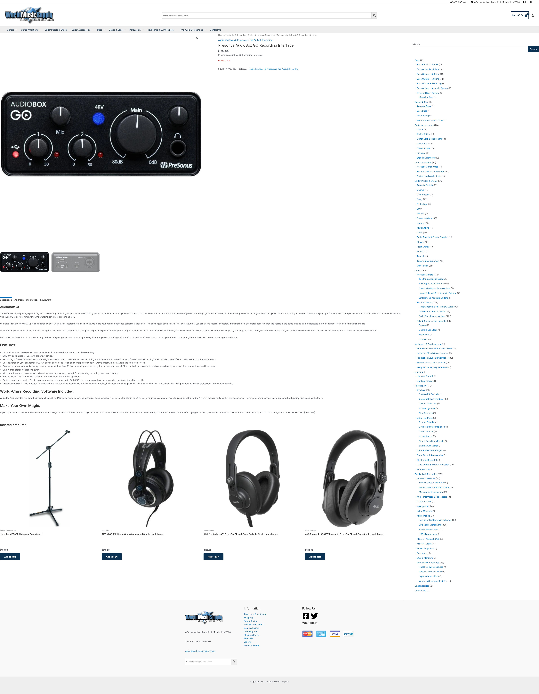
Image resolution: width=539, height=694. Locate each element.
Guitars (10, 30)
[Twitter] (314, 615)
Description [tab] (6, 299)
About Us (248, 638)
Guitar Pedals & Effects (56, 30)
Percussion (135, 30)
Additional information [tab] (25, 299)
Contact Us (215, 30)
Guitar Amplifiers (29, 30)
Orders (247, 642)
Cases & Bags (116, 30)
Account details (251, 645)
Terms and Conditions (255, 614)
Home (221, 35)
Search (416, 44)
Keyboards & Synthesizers (161, 30)
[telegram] (531, 2)
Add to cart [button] (10, 556)
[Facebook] (305, 615)
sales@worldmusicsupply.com (200, 651)
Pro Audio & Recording (192, 30)
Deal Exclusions (252, 628)
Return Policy (250, 621)
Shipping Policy (251, 635)
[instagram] (524, 2)
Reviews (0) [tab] (46, 299)
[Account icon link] (533, 15)
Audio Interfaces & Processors (261, 35)
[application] (15, 29)
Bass (99, 30)
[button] (197, 38)
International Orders (254, 624)
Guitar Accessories (81, 30)
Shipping (248, 617)
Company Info (251, 631)
